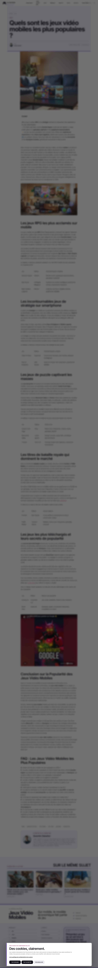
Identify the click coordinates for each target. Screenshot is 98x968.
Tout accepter (27, 962)
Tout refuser (15, 962)
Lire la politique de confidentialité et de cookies (21, 957)
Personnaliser (39, 962)
